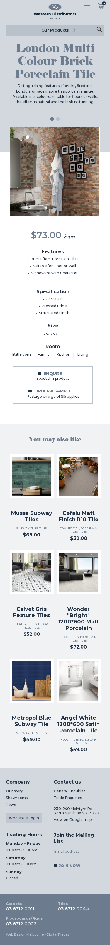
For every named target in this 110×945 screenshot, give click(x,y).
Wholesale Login (24, 818)
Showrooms (17, 797)
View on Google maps (73, 819)
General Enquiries (69, 791)
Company (18, 782)
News (11, 804)
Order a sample (53, 393)
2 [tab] (58, 119)
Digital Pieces (58, 934)
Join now (69, 865)
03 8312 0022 (24, 921)
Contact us (67, 782)
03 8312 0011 (20, 906)
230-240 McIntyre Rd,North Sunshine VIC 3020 (76, 811)
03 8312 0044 (73, 906)
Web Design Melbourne (25, 934)
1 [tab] (52, 119)
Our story (14, 791)
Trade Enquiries (68, 797)
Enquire (53, 376)
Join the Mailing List (74, 838)
